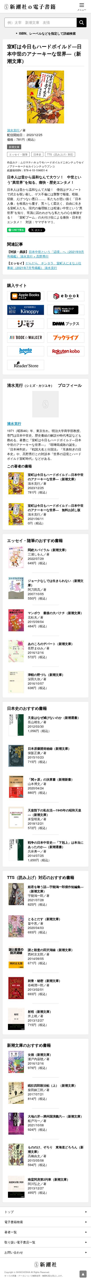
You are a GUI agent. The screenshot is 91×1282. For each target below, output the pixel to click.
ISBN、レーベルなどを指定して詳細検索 (47, 33)
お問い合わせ (13, 1252)
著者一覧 (10, 1232)
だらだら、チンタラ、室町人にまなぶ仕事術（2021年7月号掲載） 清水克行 (44, 265)
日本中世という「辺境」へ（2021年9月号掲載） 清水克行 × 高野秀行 (45, 253)
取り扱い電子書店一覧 (19, 1242)
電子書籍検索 (13, 1222)
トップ (9, 1211)
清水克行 (13, 130)
